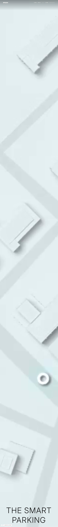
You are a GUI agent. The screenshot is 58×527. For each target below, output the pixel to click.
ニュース (43, 2)
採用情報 (46, 2)
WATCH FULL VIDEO (8, 525)
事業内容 (39, 2)
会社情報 (35, 2)
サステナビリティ (52, 2)
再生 (2, 525)
